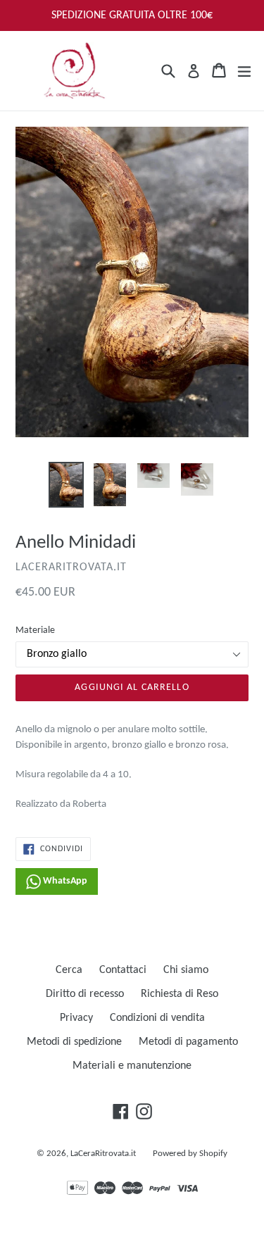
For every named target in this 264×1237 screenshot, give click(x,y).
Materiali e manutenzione (132, 1066)
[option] (66, 484)
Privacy (76, 1018)
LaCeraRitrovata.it (103, 1153)
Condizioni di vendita (157, 1018)
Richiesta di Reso (179, 994)
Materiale (35, 630)
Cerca (69, 970)
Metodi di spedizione (74, 1042)
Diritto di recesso (85, 994)
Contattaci (122, 970)
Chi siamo (185, 970)
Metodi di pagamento (188, 1042)
